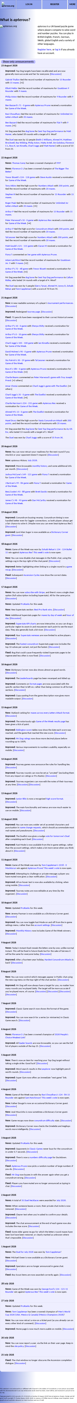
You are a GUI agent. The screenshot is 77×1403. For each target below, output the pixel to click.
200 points (64, 186)
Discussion (56, 74)
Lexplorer (46, 1069)
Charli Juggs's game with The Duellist (50, 386)
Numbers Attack (46, 186)
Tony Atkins (10, 186)
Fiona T (8, 254)
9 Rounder (62, 97)
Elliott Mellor (11, 88)
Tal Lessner (10, 237)
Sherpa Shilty (38, 326)
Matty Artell (46, 143)
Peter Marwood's (13, 220)
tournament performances (60, 303)
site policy (19, 1346)
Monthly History (24, 931)
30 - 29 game (24, 360)
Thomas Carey (18, 163)
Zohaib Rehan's (49, 549)
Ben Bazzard (11, 123)
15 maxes (14, 83)
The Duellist (40, 395)
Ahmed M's (10, 412)
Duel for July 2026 (24, 1252)
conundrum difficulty (44, 1120)
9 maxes (23, 91)
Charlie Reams (12, 377)
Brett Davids (41, 492)
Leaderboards (26, 678)
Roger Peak (10, 203)
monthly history (39, 466)
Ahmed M (57, 140)
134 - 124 (61, 549)
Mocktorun (10, 868)
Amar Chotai (11, 386)
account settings (42, 925)
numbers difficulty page (41, 1157)
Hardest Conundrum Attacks (58, 960)
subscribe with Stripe (35, 592)
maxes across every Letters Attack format (50, 713)
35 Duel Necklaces (30, 1200)
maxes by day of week (51, 615)
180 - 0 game (19, 369)
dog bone (29, 131)
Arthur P (9, 212)
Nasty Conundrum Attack (50, 420)
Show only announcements (18, 61)
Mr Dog (15, 1175)
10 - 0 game (27, 220)
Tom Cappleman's (50, 865)
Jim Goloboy (58, 143)
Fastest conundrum (29, 644)
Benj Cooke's (11, 492)
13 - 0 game (22, 412)
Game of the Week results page (50, 721)
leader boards (25, 1043)
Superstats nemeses (30, 635)
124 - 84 (63, 1095)
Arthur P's (10, 269)
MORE (72, 4)
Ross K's (9, 369)
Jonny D (62, 286)
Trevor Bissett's (12, 177)
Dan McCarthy (39, 500)
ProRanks (25, 604)
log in (58, 50)
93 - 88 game (24, 492)
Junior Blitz (21, 799)
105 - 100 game (25, 343)
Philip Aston (11, 97)
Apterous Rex (44, 220)
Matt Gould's (11, 246)
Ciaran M (42, 246)
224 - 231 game (30, 403)
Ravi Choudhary (12, 114)
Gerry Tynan (41, 286)
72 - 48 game (22, 269)
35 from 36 (57, 438)
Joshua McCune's (13, 474)
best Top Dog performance (50, 131)
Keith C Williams (44, 140)
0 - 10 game (21, 334)
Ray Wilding (21, 143)
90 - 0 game (25, 352)
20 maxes (27, 117)
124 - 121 (60, 1289)
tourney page (33, 312)
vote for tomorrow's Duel (57, 836)
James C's (9, 500)
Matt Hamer (49, 146)
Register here (44, 50)
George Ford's (48, 1289)
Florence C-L (18, 169)
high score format (54, 799)
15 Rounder (65, 80)
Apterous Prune (42, 105)
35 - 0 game (24, 395)
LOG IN (29, 4)
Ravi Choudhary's (50, 1095)
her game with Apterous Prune (42, 254)
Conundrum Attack (45, 229)
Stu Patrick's (11, 360)
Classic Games (36, 1149)
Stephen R (10, 194)
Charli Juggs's (11, 343)
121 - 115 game (25, 246)
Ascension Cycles (31, 575)
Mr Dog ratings (23, 738)
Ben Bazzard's (11, 105)
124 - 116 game (27, 177)
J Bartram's (10, 483)
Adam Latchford (13, 260)
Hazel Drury (10, 420)
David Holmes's (12, 352)
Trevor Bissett (39, 269)
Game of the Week (17, 108)
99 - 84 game (22, 483)
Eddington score (24, 730)
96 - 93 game (21, 500)
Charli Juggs (33, 146)
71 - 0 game (24, 105)
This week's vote (41, 552)
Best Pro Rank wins (43, 610)
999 (58, 163)
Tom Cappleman (23, 289)
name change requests (30, 827)
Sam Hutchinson (33, 1098)
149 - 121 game (29, 474)
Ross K (12, 146)
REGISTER (54, 4)
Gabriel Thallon (12, 80)
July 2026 (32, 460)
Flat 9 (59, 123)
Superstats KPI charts (26, 624)
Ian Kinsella (21, 146)
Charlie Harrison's (13, 403)
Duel (11, 140)
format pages (36, 684)
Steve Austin (46, 177)
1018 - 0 (63, 865)
